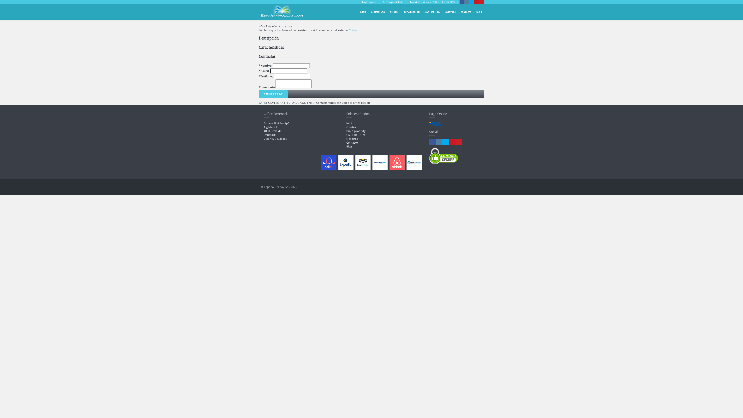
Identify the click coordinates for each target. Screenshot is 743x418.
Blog (479, 12)
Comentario (267, 87)
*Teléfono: (266, 76)
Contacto (466, 12)
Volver (353, 30)
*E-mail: (264, 71)
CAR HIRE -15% (432, 12)
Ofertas (394, 12)
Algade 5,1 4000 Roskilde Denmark (273, 131)
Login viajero (369, 2)
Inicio (363, 12)
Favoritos (415, 2)
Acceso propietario (392, 2)
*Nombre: (265, 65)
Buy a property (412, 12)
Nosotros (450, 12)
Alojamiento (378, 12)
